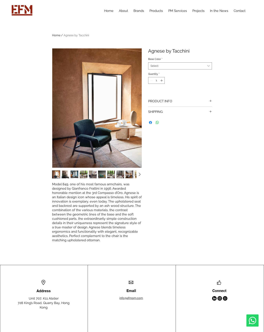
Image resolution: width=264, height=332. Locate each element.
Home (56, 35)
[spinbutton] (156, 80)
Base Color (155, 59)
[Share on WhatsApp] (157, 122)
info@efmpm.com (131, 298)
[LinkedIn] (214, 298)
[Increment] (162, 80)
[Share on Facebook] (150, 122)
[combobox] (180, 65)
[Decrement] (151, 80)
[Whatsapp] (252, 320)
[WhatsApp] (225, 298)
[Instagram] (219, 298)
